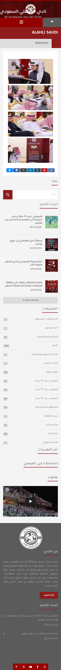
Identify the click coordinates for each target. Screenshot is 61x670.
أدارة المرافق (51, 328)
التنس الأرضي (51, 363)
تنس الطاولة (51, 416)
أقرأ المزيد (49, 595)
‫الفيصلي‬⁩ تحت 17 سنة (47, 390)
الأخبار (55, 345)
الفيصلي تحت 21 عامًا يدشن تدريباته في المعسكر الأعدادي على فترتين (23, 220)
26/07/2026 (35, 227)
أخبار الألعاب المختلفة (46, 319)
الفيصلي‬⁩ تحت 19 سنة (47, 398)
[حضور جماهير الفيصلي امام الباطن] (30, 501)
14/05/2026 (35, 248)
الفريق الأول (52, 372)
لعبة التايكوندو (50, 442)
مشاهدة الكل (31, 300)
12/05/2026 (35, 269)
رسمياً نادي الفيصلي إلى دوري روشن (39, 634)
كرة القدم (53, 434)
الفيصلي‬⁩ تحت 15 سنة (46, 381)
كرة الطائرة (52, 425)
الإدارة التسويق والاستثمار (44, 354)
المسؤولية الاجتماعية (47, 407)
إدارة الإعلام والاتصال (47, 337)
